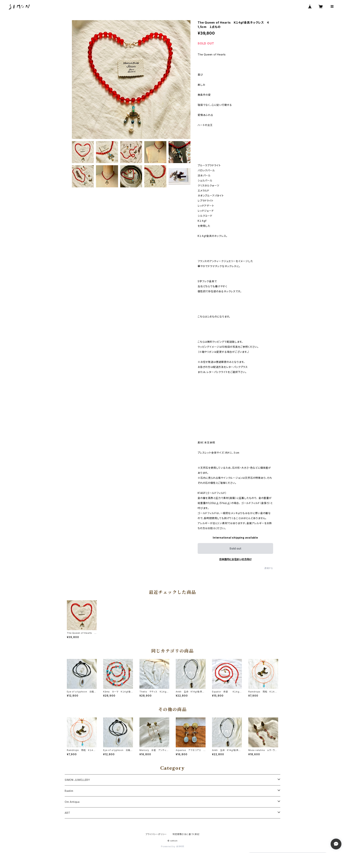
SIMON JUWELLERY (77, 779)
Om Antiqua (72, 801)
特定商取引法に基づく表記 (185, 834)
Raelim (69, 790)
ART (67, 812)
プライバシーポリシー (156, 834)
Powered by (168, 846)
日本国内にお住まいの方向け (235, 559)
